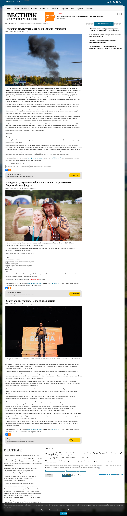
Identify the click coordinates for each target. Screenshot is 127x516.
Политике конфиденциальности (58, 510)
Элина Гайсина (27, 32)
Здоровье (65, 9)
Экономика (55, 9)
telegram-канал (38, 158)
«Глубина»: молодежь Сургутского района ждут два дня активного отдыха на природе (104, 29)
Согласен (64, 513)
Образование (90, 9)
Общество (34, 9)
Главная (9, 9)
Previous (118, 14)
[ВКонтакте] (6, 170)
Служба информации (30, 188)
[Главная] (6, 23)
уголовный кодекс (37, 166)
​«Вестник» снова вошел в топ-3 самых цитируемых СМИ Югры (102, 41)
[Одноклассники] (9, 170)
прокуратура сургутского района (18, 166)
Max (28, 158)
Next (121, 14)
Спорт (73, 9)
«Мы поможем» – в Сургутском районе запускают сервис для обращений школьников (105, 47)
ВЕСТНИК (22, 16)
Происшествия (44, 9)
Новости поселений (21, 9)
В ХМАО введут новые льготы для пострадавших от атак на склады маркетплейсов (83, 16)
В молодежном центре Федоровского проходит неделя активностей (105, 35)
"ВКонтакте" (57, 158)
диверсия (48, 166)
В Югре (59, 14)
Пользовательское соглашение (55, 471)
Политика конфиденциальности (76, 471)
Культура (80, 9)
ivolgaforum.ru (34, 279)
